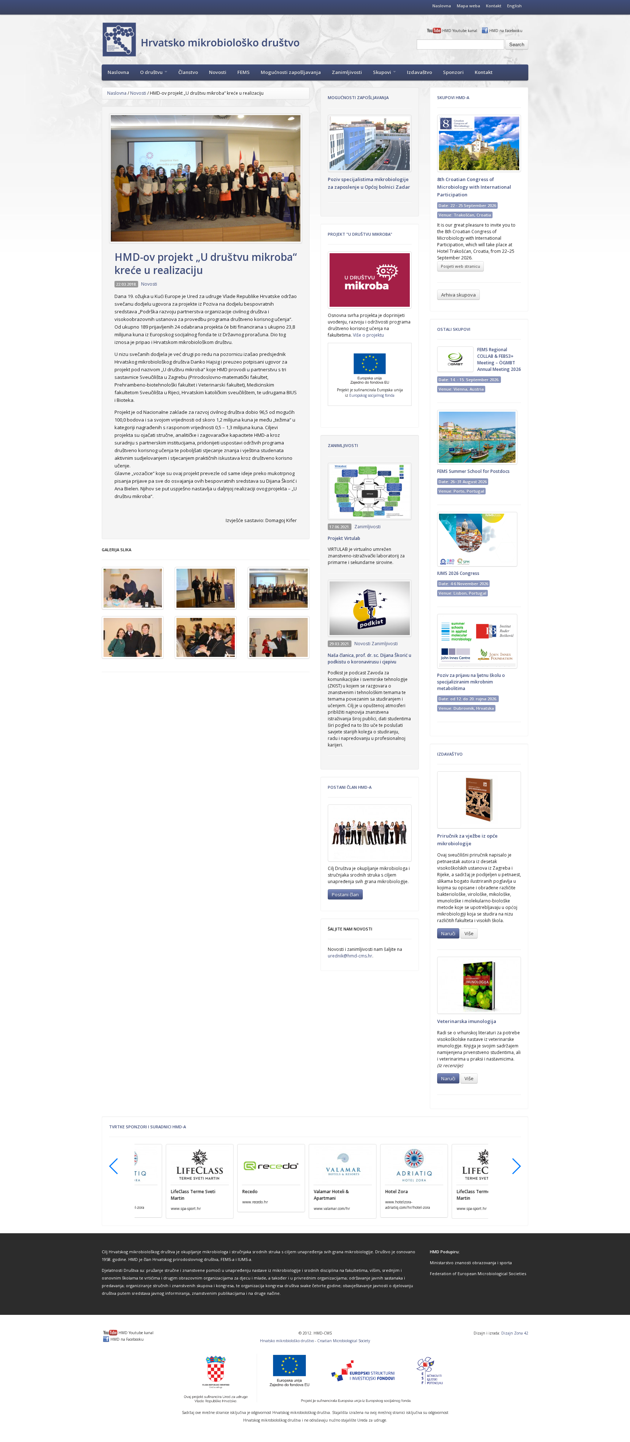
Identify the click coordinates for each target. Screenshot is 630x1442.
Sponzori (453, 72)
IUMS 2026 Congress (458, 573)
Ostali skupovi (453, 329)
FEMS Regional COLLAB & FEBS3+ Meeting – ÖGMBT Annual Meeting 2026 (499, 359)
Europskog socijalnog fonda (371, 395)
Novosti (217, 72)
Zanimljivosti (347, 72)
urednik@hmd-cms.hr (350, 956)
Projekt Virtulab (344, 538)
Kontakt (493, 5)
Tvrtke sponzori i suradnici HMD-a (147, 1126)
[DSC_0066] (133, 588)
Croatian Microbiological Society (343, 1340)
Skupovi (382, 72)
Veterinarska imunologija (466, 1021)
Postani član (345, 894)
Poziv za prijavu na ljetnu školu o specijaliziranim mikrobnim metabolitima (471, 681)
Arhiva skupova (458, 294)
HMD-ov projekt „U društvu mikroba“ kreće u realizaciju (205, 263)
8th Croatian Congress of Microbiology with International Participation (474, 187)
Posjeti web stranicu (460, 266)
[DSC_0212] (279, 588)
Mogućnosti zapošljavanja (291, 72)
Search (516, 44)
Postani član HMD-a (350, 787)
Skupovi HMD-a (453, 97)
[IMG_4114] (133, 637)
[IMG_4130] (279, 637)
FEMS (243, 72)
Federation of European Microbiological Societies (478, 1273)
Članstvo (188, 72)
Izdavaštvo (419, 72)
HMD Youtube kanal (459, 30)
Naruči (448, 933)
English (514, 5)
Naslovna (441, 5)
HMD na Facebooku (505, 30)
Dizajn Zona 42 (514, 1333)
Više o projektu (368, 335)
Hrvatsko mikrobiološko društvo (287, 1340)
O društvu (152, 72)
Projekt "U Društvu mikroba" (360, 234)
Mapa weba (468, 5)
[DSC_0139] (206, 588)
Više (469, 933)
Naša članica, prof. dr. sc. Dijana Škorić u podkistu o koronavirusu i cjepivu (369, 658)
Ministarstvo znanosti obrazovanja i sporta (471, 1262)
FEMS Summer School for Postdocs (473, 471)
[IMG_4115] (206, 637)
